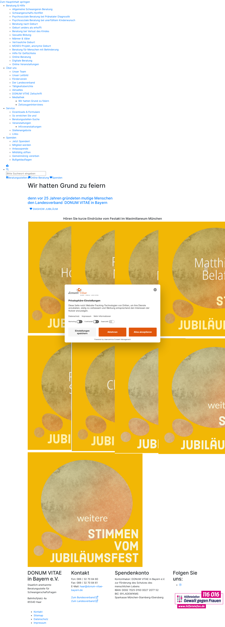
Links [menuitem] (15, 133)
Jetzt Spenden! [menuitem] (21, 141)
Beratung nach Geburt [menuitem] (25, 23)
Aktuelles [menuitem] (17, 89)
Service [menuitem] (10, 108)
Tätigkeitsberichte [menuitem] (22, 86)
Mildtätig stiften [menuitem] (21, 152)
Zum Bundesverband (84, 597)
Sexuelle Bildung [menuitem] (21, 34)
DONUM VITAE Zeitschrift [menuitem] (27, 93)
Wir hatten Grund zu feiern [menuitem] (33, 100)
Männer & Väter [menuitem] (21, 38)
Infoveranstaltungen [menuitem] (29, 126)
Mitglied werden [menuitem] (21, 144)
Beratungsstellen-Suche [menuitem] (25, 119)
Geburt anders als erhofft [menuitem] (27, 27)
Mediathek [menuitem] (18, 97)
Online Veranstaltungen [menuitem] (25, 64)
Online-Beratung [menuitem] (21, 56)
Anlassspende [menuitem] (20, 148)
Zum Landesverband (84, 601)
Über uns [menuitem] (11, 67)
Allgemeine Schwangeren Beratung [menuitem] (32, 9)
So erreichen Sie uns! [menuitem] (24, 115)
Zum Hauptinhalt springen (15, 1)
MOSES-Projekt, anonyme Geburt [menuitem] (31, 45)
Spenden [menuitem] (11, 137)
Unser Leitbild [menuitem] (20, 75)
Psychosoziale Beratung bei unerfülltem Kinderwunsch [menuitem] (43, 20)
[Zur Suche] (7, 169)
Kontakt (38, 611)
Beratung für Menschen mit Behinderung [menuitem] (35, 49)
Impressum (40, 622)
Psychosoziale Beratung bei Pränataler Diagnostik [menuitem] (41, 16)
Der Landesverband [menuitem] (23, 82)
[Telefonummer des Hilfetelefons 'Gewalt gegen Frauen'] (199, 599)
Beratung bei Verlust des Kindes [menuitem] (30, 31)
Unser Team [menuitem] (19, 71)
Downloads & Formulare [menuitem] (26, 111)
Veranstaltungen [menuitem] (21, 122)
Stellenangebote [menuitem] (21, 130)
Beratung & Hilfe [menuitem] (15, 5)
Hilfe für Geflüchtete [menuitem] (24, 53)
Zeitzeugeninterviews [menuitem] (30, 104)
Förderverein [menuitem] (19, 78)
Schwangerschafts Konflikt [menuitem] (27, 12)
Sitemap (38, 615)
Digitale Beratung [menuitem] (22, 60)
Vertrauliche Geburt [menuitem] (23, 42)
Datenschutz (41, 619)
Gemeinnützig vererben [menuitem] (25, 155)
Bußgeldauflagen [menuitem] (22, 159)
